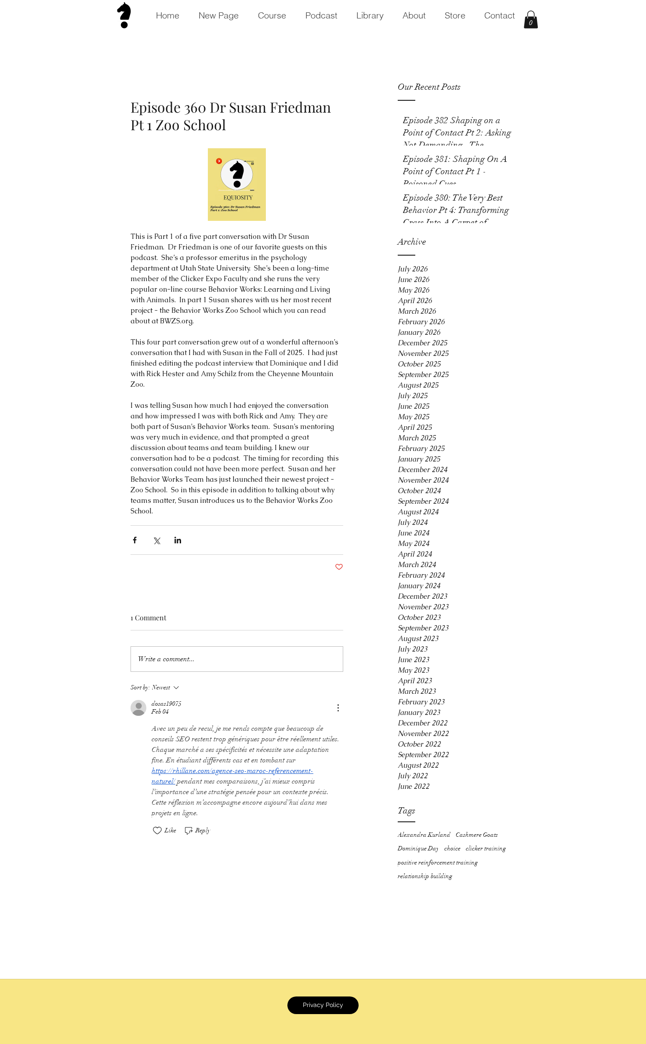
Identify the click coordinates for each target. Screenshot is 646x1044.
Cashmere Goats (477, 835)
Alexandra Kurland (424, 835)
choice (452, 848)
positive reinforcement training (438, 862)
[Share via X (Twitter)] (156, 540)
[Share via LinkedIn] (178, 540)
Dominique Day (418, 848)
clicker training (486, 848)
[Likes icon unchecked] (157, 830)
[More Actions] (338, 708)
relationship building (425, 876)
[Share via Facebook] (135, 540)
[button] (530, 20)
